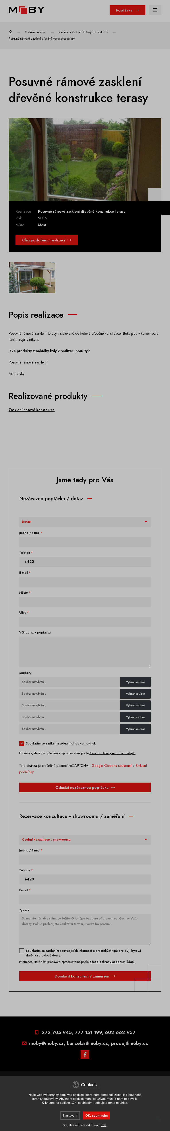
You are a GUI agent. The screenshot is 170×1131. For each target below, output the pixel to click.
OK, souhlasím (96, 1115)
